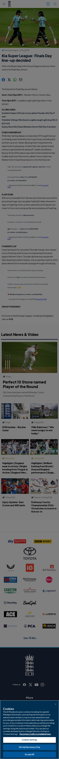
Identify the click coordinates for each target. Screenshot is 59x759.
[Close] (55, 704)
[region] (29, 729)
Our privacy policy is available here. (35, 734)
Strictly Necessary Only (29, 747)
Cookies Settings (29, 740)
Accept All (29, 754)
